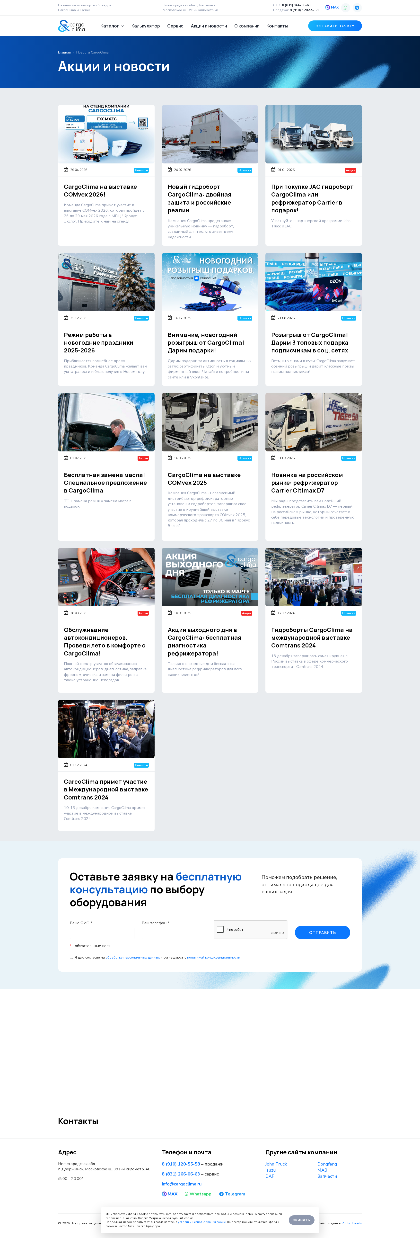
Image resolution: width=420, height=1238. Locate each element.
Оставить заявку (335, 26)
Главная (64, 52)
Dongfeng (327, 1164)
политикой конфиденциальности (213, 957)
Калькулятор (145, 26)
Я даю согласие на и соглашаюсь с (157, 957)
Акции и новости (209, 26)
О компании (246, 26)
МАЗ (322, 1170)
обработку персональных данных (133, 957)
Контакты (277, 26)
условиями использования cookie (202, 1222)
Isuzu (270, 1170)
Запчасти (327, 1176)
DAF (269, 1176)
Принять (301, 1220)
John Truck (276, 1164)
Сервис (175, 26)
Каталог (110, 26)
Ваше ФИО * (81, 923)
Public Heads (352, 1223)
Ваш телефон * (155, 923)
